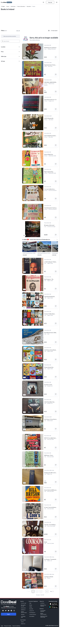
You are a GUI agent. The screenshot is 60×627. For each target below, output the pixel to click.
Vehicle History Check (24, 612)
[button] (10, 46)
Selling (30, 606)
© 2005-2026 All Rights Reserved (51, 625)
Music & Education (21, 6)
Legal (2, 625)
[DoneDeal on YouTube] (8, 610)
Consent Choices (32, 614)
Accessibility (31, 616)
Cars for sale (23, 603)
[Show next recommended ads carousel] (57, 239)
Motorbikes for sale (23, 605)
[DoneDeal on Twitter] (6, 610)
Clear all (18, 30)
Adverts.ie (23, 623)
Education (29, 6)
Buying (30, 605)
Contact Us (31, 610)
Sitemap (22, 614)
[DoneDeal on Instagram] (14, 610)
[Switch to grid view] (49, 30)
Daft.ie (22, 621)
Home (7, 6)
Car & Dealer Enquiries (42, 611)
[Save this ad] (55, 57)
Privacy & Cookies (7, 625)
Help (30, 603)
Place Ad (50, 2)
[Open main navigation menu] (57, 2)
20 (46, 591)
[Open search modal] (43, 2)
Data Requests (32, 612)
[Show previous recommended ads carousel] (55, 239)
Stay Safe (31, 608)
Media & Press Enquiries (43, 605)
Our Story (42, 603)
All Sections (13, 6)
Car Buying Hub (23, 617)
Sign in (8, 614)
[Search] (2, 41)
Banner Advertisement (43, 614)
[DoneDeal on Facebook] (3, 610)
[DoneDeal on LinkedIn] (11, 610)
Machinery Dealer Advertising (43, 617)
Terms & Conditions (16, 625)
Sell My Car (23, 609)
